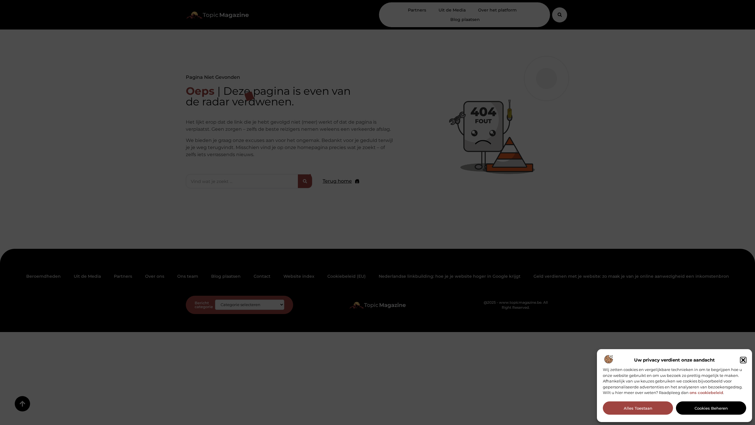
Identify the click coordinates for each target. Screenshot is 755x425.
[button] (743, 360)
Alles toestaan (638, 408)
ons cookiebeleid (706, 392)
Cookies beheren (711, 408)
